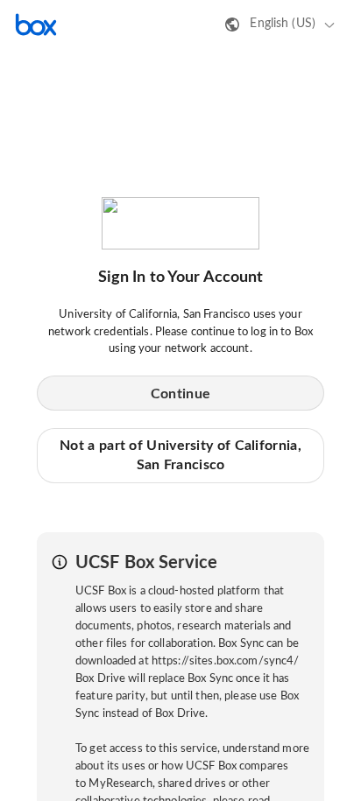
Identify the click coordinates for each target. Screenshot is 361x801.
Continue (180, 394)
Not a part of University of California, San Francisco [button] (180, 455)
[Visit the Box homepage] (36, 24)
